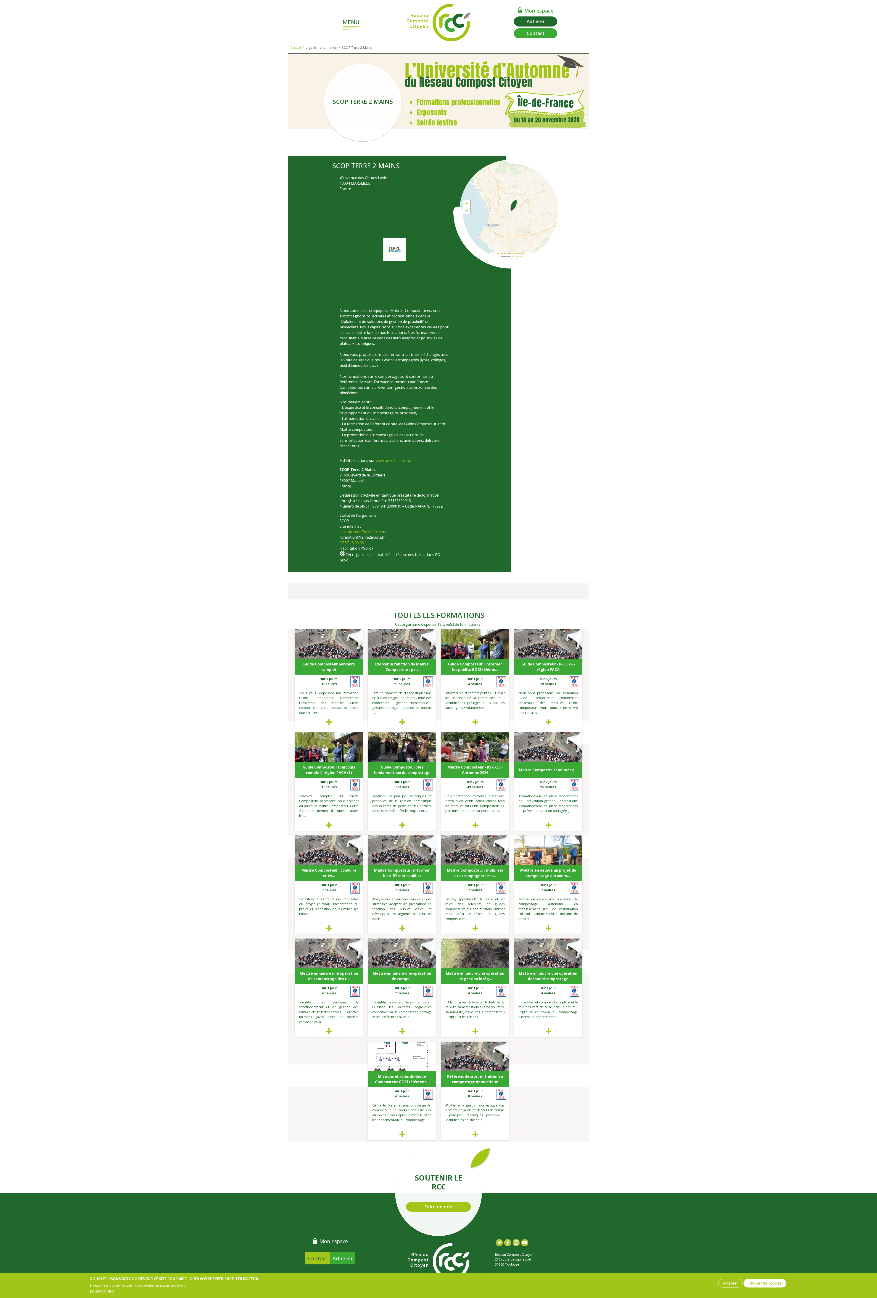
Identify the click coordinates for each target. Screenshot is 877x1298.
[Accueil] (438, 22)
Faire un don (438, 1207)
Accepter (730, 1283)
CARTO (518, 256)
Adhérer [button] (536, 21)
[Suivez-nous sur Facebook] (507, 1242)
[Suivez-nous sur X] (499, 1242)
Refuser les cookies (765, 1283)
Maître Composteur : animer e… (548, 769)
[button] (514, 205)
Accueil (296, 47)
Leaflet (502, 253)
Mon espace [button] (539, 10)
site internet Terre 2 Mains (363, 531)
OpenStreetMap (517, 253)
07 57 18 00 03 (352, 542)
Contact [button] (535, 33)
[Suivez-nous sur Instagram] (516, 1242)
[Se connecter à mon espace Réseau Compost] (520, 10)
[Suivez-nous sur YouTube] (524, 1242)
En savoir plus (102, 1291)
